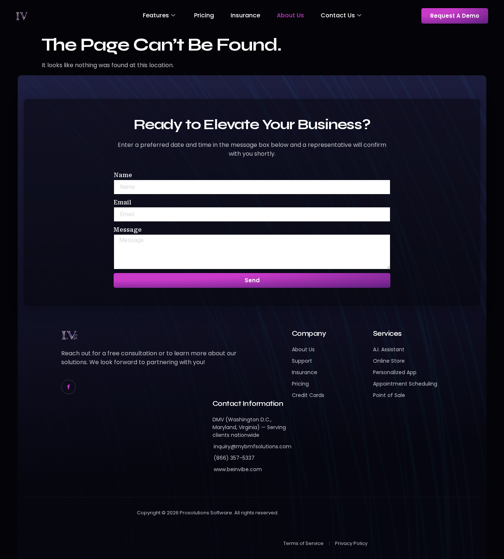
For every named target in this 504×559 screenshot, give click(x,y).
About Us (290, 15)
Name (123, 175)
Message (128, 229)
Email (122, 202)
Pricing (204, 15)
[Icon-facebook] (68, 387)
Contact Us (338, 15)
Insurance (245, 15)
